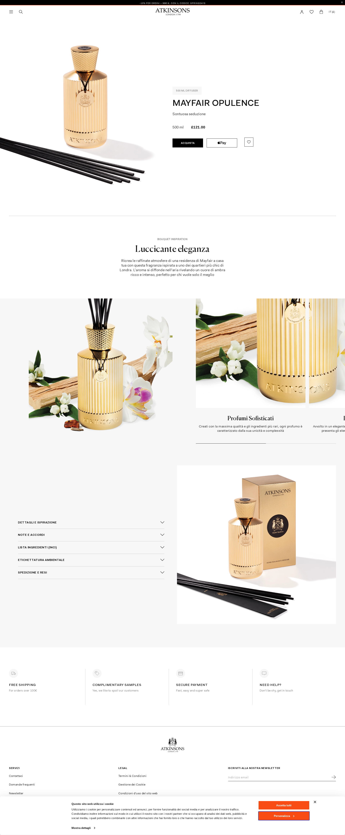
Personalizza (282, 815)
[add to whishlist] (248, 142)
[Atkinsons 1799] (172, 11)
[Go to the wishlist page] (311, 12)
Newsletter (16, 793)
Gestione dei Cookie (131, 784)
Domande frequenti (22, 784)
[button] (11, 12)
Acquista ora (222, 142)
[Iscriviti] (334, 777)
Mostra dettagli (81, 827)
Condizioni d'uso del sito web (137, 793)
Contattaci (16, 776)
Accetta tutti (283, 805)
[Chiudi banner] (315, 802)
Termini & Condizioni (132, 776)
